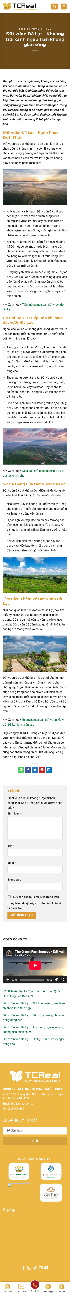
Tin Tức (46, 29)
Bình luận (14, 813)
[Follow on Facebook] (24, 1268)
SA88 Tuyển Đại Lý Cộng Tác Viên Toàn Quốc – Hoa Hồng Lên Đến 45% (33, 994)
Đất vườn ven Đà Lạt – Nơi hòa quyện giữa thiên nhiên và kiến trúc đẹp (34, 1005)
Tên (11, 845)
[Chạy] (8, 980)
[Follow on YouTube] (46, 1268)
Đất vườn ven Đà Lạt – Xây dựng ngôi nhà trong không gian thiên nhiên (33, 1029)
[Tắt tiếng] (56, 980)
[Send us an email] (41, 1268)
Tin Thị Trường (29, 29)
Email (12, 862)
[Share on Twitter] (35, 770)
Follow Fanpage (62, 1292)
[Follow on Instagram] (29, 1268)
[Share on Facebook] (28, 770)
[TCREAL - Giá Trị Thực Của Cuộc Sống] (19, 6)
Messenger (48, 1292)
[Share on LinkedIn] (49, 770)
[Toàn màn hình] (62, 980)
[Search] (54, 7)
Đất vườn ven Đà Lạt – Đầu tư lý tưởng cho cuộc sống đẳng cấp (34, 1017)
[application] (35, 965)
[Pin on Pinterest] (42, 770)
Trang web (14, 879)
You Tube (8, 1292)
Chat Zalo (21, 1292)
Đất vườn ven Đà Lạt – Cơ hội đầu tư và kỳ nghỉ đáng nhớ (33, 1041)
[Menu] (64, 7)
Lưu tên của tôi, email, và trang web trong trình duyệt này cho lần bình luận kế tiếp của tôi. (34, 902)
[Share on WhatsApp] (21, 770)
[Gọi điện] (35, 1285)
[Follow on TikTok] (35, 1268)
